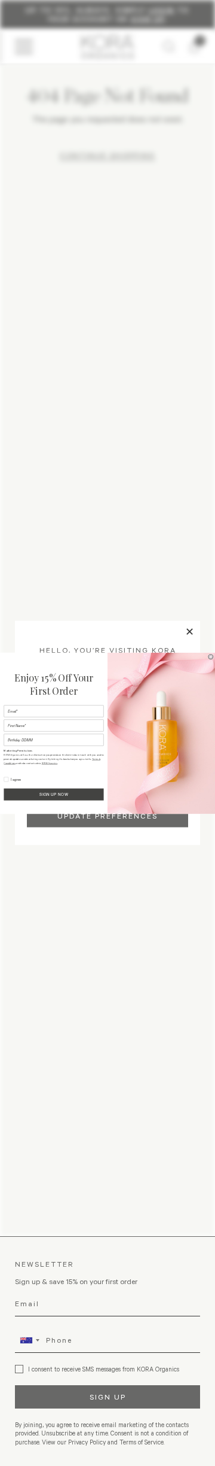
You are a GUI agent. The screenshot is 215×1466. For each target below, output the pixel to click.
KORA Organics (49, 763)
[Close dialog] (210, 656)
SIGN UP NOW (53, 793)
